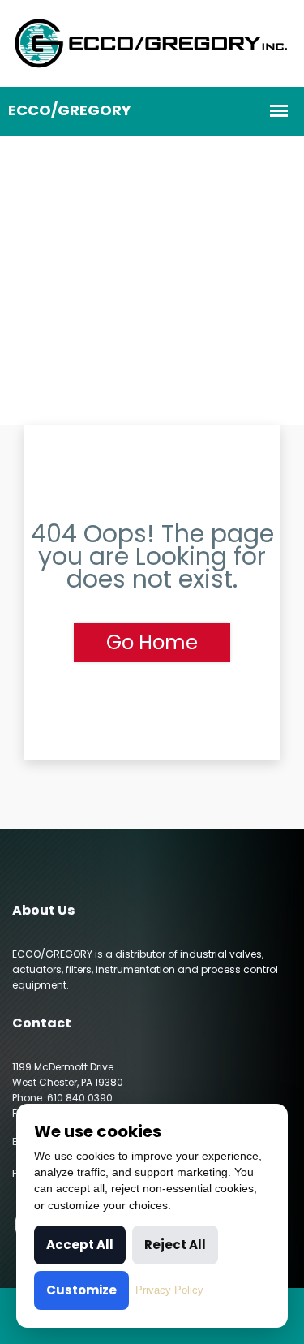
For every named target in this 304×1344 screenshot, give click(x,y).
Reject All (175, 1244)
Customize (81, 1290)
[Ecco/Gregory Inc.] (152, 42)
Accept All (79, 1244)
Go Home (152, 642)
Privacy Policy (169, 1290)
